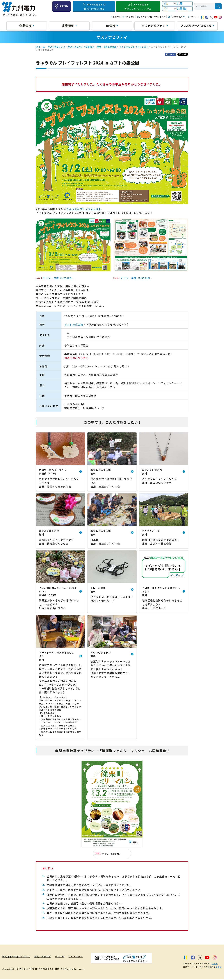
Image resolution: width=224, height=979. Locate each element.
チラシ (112, 853)
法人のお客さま (138, 6)
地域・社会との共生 (107, 46)
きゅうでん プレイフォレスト (133, 46)
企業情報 (25, 25)
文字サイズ (177, 16)
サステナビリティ (153, 25)
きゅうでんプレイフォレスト (83, 209)
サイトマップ (76, 956)
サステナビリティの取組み (81, 46)
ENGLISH (194, 16)
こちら (215, 963)
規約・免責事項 (42, 956)
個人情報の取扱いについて (16, 956)
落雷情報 (116, 16)
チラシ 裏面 (136, 278)
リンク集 (59, 956)
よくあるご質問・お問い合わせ (152, 16)
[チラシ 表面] (73, 269)
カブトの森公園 (73, 324)
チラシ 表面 (58, 278)
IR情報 (111, 25)
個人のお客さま (94, 6)
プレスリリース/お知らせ (196, 25)
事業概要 (68, 25)
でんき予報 (129, 16)
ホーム (42, 46)
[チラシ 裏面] (151, 269)
